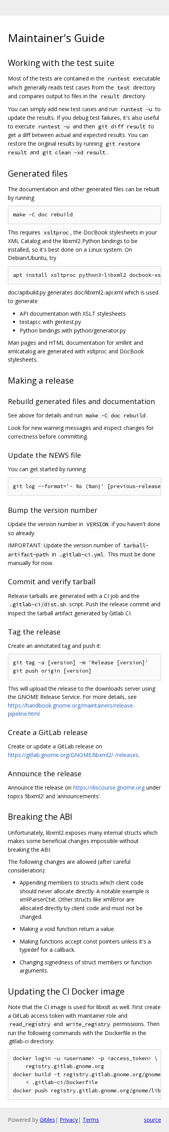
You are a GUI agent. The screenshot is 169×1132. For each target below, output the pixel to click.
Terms (91, 1119)
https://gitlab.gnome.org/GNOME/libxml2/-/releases (73, 755)
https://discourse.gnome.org (109, 787)
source (152, 1119)
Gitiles (47, 1119)
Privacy (69, 1119)
